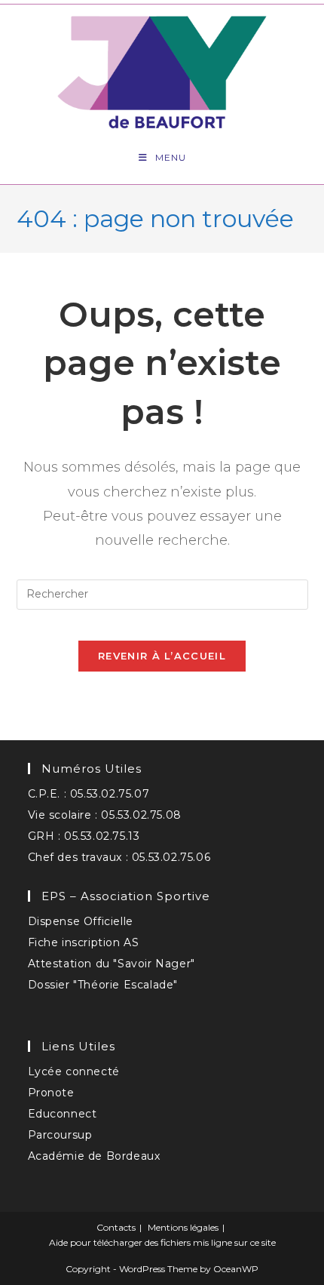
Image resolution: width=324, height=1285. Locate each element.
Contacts (116, 1227)
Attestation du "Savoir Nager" (111, 963)
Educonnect (62, 1114)
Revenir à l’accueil (162, 656)
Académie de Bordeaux (94, 1156)
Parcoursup (60, 1135)
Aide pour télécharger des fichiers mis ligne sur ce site (162, 1242)
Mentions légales (183, 1227)
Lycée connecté (74, 1071)
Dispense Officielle (80, 921)
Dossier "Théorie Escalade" (103, 984)
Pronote (51, 1092)
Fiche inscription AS (83, 942)
